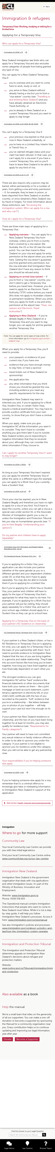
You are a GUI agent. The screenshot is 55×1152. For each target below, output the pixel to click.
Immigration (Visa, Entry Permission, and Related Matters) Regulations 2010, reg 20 (23, 548)
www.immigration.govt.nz (25, 895)
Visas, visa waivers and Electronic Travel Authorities (30, 308)
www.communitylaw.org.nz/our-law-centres (25, 858)
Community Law (11, 7)
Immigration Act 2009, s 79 (13, 52)
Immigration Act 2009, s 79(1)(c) (15, 464)
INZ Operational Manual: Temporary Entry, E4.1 (20, 556)
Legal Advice (9, 1148)
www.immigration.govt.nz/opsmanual (27, 920)
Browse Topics (46, 1148)
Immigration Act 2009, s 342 (14, 772)
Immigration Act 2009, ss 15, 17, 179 (16, 175)
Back (48, 7)
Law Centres (27, 1148)
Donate (7, 1039)
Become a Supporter (27, 1039)
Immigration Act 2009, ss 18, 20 (15, 491)
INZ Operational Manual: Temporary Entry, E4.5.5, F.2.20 (23, 633)
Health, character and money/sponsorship (34, 803)
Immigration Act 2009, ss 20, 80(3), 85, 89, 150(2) (21, 124)
